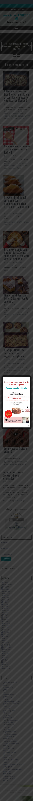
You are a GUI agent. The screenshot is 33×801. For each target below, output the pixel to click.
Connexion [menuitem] (4, 2)
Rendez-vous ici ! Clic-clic (16, 388)
